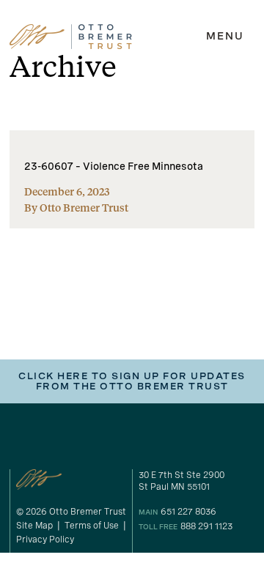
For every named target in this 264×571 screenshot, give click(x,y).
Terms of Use (92, 525)
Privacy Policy (45, 539)
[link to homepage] (71, 36)
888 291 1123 (206, 526)
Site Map (34, 525)
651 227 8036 (188, 512)
